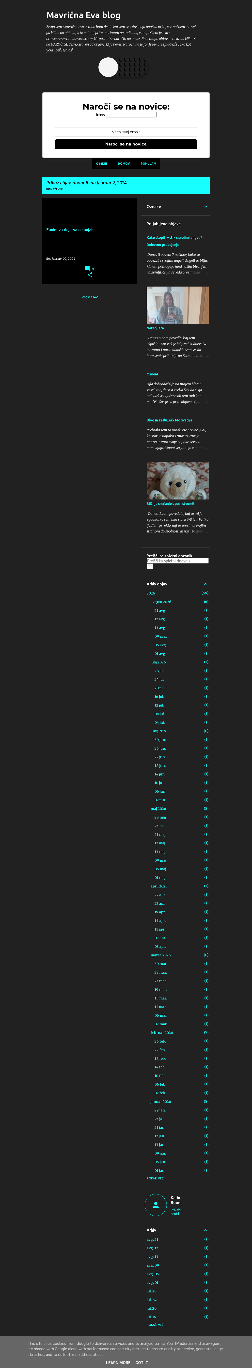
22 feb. (160, 1050)
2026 (151, 593)
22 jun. (160, 757)
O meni (101, 163)
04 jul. (160, 722)
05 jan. (160, 1162)
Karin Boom (176, 1200)
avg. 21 (152, 1239)
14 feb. (160, 1067)
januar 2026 (161, 1101)
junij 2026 (159, 731)
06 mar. (161, 1015)
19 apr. (160, 912)
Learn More (118, 1362)
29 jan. (160, 1110)
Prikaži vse (54, 189)
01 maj (160, 877)
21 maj (160, 834)
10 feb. (160, 1076)
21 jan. (160, 1127)
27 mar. (161, 972)
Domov (124, 163)
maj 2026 (158, 808)
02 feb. (160, 1093)
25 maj (160, 826)
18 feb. (160, 1058)
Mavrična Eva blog (83, 15)
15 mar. (161, 998)
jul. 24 (152, 1300)
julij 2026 (158, 662)
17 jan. (160, 1136)
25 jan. (160, 1119)
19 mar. (161, 989)
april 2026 (159, 886)
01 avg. (160, 653)
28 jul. (159, 671)
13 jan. (160, 1145)
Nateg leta (155, 328)
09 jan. (160, 1153)
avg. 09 (153, 1265)
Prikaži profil (176, 1212)
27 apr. (160, 895)
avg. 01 (152, 1282)
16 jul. (159, 696)
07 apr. (160, 938)
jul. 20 (152, 1308)
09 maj (160, 860)
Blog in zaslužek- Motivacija (169, 420)
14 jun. (160, 774)
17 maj (160, 843)
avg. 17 (152, 1248)
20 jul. (159, 688)
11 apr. (160, 929)
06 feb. (160, 1084)
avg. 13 (152, 1257)
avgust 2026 (161, 602)
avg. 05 (153, 1274)
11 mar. (160, 1007)
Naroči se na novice (126, 144)
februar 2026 (162, 1032)
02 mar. (161, 1024)
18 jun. (160, 765)
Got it (141, 1362)
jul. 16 (151, 1317)
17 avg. (160, 619)
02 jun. (160, 800)
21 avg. (160, 610)
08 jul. (160, 714)
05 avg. (161, 645)
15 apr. (160, 920)
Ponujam (148, 163)
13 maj (160, 852)
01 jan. (160, 1170)
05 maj (160, 869)
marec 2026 (161, 955)
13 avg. (160, 628)
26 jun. (160, 748)
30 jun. (160, 740)
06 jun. (160, 791)
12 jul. (159, 705)
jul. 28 (152, 1291)
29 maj (160, 817)
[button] (90, 275)
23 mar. (161, 981)
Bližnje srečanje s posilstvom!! (170, 504)
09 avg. (161, 636)
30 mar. (161, 964)
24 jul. (159, 679)
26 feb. (160, 1041)
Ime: (100, 114)
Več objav (90, 297)
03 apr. (160, 946)
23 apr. (160, 903)
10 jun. (160, 783)
